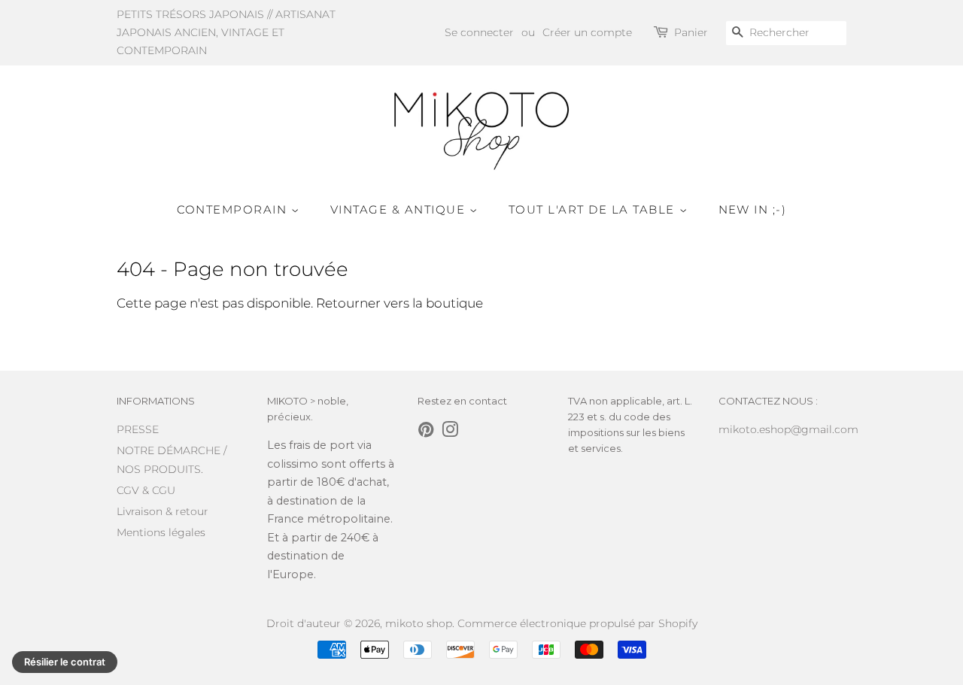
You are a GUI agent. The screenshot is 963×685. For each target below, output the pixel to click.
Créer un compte (587, 32)
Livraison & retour (162, 511)
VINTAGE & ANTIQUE (399, 209)
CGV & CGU (146, 490)
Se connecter (479, 32)
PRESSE (138, 429)
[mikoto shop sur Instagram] (450, 432)
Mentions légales (161, 532)
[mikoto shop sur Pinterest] (426, 432)
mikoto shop (418, 623)
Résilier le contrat (64, 662)
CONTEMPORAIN (234, 209)
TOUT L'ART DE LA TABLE (594, 209)
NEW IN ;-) (752, 209)
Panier (691, 32)
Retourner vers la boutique (399, 303)
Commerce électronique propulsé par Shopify (577, 623)
